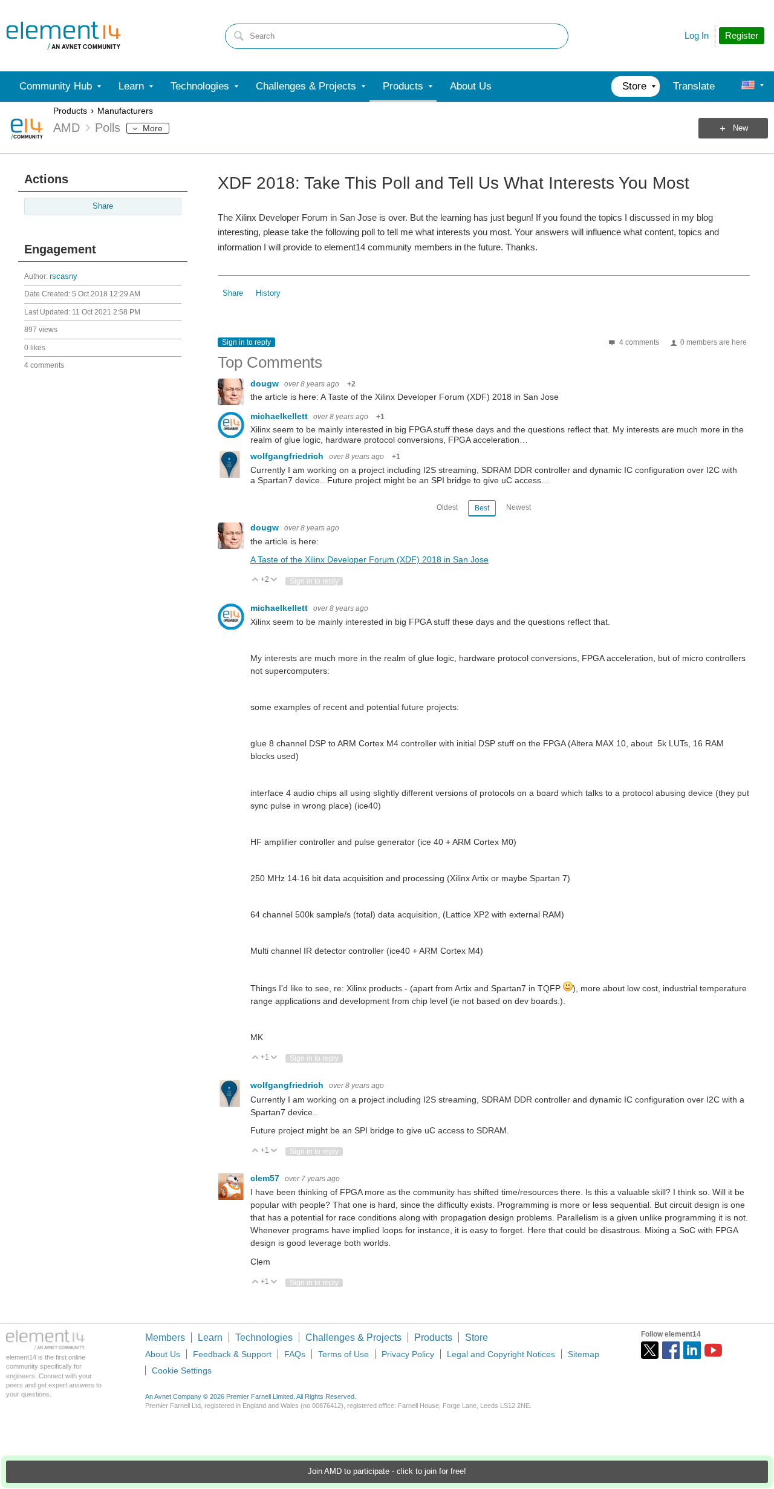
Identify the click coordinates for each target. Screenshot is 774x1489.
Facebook (671, 1350)
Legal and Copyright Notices (501, 1354)
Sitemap (583, 1354)
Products (70, 111)
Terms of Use (343, 1354)
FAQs (294, 1354)
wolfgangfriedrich (288, 456)
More (153, 128)
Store (476, 1337)
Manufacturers (125, 111)
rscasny (63, 276)
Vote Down (274, 580)
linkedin (692, 1350)
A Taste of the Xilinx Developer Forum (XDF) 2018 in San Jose (369, 559)
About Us (162, 1354)
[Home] (63, 35)
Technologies (264, 1337)
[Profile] (748, 86)
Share (103, 206)
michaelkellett (280, 416)
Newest (518, 507)
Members (165, 1337)
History (268, 293)
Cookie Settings (182, 1370)
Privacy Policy (408, 1354)
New (740, 128)
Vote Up (255, 580)
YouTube (713, 1350)
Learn (210, 1337)
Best (482, 508)
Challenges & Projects (353, 1337)
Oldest (447, 507)
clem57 (266, 1178)
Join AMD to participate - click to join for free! (387, 1471)
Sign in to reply (246, 342)
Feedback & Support (232, 1354)
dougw (265, 383)
